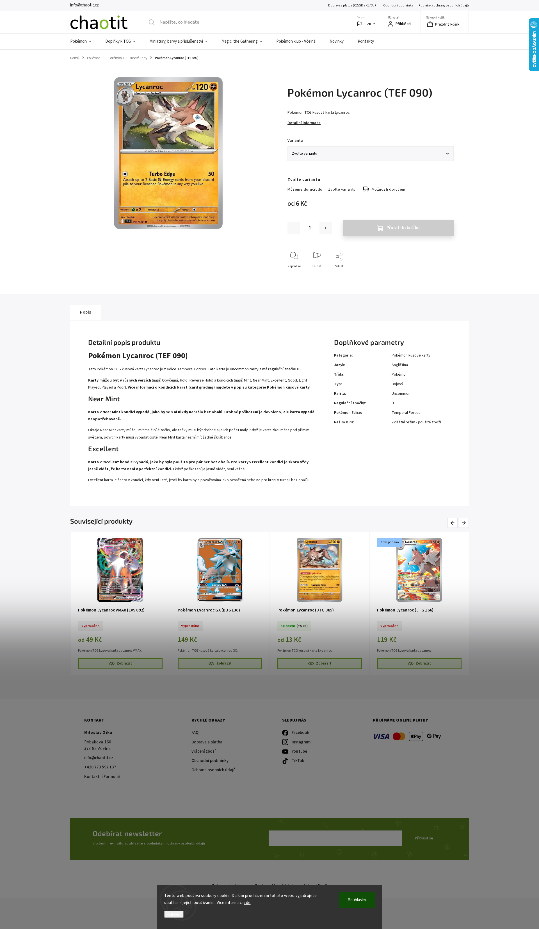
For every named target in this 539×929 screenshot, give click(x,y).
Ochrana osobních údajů (213, 770)
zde (247, 903)
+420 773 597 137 (100, 767)
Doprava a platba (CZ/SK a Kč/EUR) (353, 5)
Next (464, 523)
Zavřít (444, 275)
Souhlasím (357, 900)
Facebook (300, 733)
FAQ (194, 733)
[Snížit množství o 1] (293, 228)
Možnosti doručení (388, 189)
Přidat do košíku (403, 228)
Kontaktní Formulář (102, 777)
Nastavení (173, 914)
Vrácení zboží (203, 751)
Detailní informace (304, 123)
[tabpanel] (120, 603)
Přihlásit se (424, 838)
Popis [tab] (85, 312)
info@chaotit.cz (98, 758)
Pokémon (400, 374)
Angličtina (400, 365)
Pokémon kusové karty (411, 355)
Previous (453, 523)
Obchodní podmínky (398, 5)
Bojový (397, 384)
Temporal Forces (406, 413)
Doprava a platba (206, 742)
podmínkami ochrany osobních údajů (176, 843)
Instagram (301, 742)
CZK (367, 24)
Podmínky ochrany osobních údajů (444, 5)
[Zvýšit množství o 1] (325, 228)
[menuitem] (84, 41)
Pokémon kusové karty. (288, 387)
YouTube (299, 751)
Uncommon (401, 393)
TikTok (298, 761)
